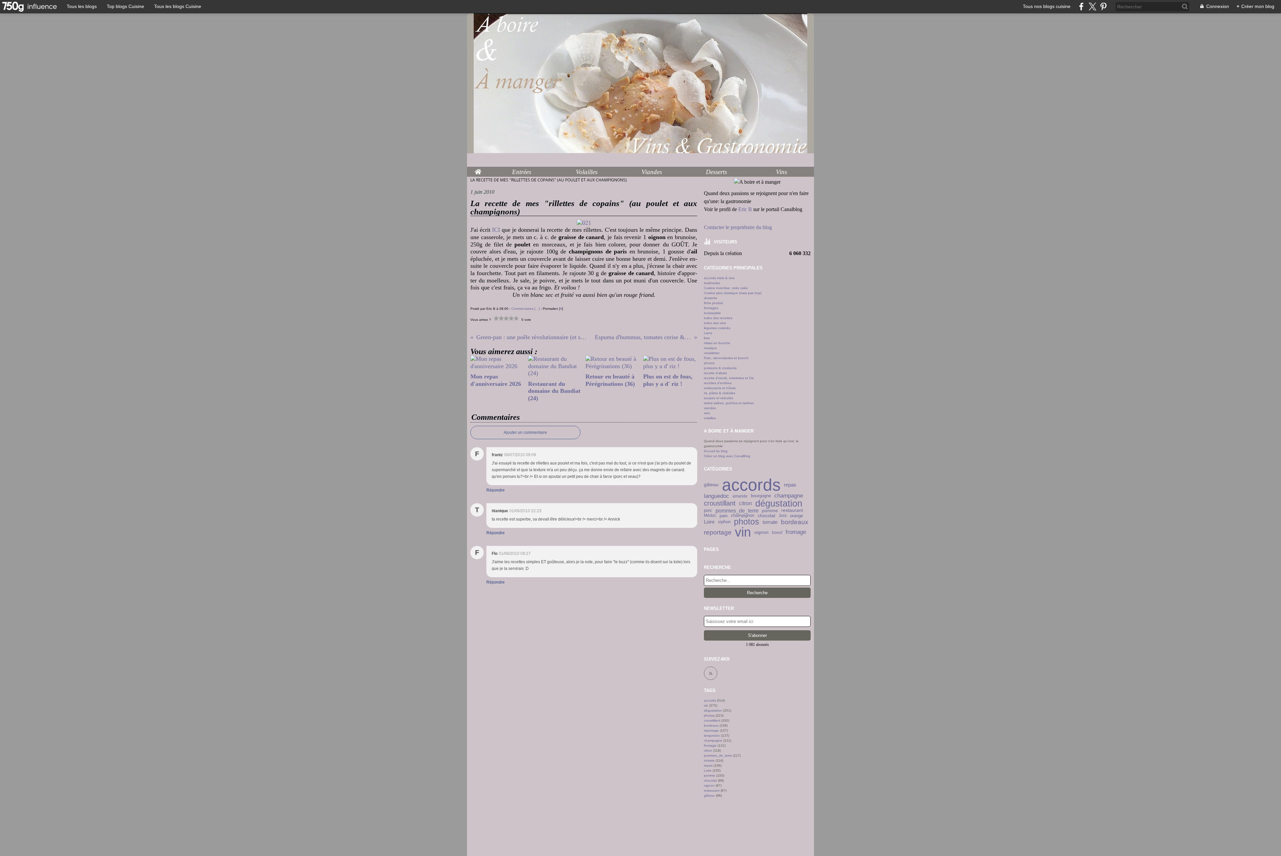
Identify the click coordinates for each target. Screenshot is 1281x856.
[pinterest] (1103, 6)
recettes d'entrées (718, 383)
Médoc (710, 516)
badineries (712, 283)
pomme (770, 510)
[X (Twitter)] (1092, 6)
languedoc (716, 496)
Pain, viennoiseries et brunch (726, 358)
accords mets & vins (719, 278)
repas (790, 485)
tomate (770, 522)
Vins (781, 172)
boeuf (777, 533)
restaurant (792, 510)
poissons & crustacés (720, 368)
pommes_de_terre (737, 511)
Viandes (652, 172)
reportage (718, 532)
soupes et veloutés (718, 398)
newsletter (712, 353)
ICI (496, 229)
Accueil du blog (716, 451)
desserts (710, 298)
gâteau (711, 485)
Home (478, 170)
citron (745, 503)
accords (751, 485)
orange (796, 516)
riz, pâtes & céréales (719, 393)
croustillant (720, 503)
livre (707, 338)
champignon (742, 516)
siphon (724, 522)
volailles (710, 418)
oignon (761, 532)
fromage (796, 532)
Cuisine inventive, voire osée (726, 288)
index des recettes (718, 318)
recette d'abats (715, 373)
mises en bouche (717, 343)
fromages (711, 308)
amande (740, 496)
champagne (788, 496)
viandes (710, 408)
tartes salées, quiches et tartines (729, 403)
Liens (708, 333)
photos (709, 363)
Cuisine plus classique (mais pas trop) (733, 293)
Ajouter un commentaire (525, 432)
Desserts (716, 172)
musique (710, 348)
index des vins (715, 323)
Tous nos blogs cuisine (1047, 6)
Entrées (521, 172)
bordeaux (794, 522)
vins (707, 413)
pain (724, 516)
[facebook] (1081, 6)
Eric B (745, 209)
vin (743, 532)
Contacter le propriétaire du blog (738, 227)
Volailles (586, 172)
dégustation (778, 503)
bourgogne (761, 496)
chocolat (766, 515)
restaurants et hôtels (720, 388)
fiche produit (713, 303)
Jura (783, 516)
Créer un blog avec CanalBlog (727, 456)
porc (708, 511)
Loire (709, 522)
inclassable (712, 313)
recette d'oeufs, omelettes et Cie (729, 378)
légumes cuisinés (717, 328)
